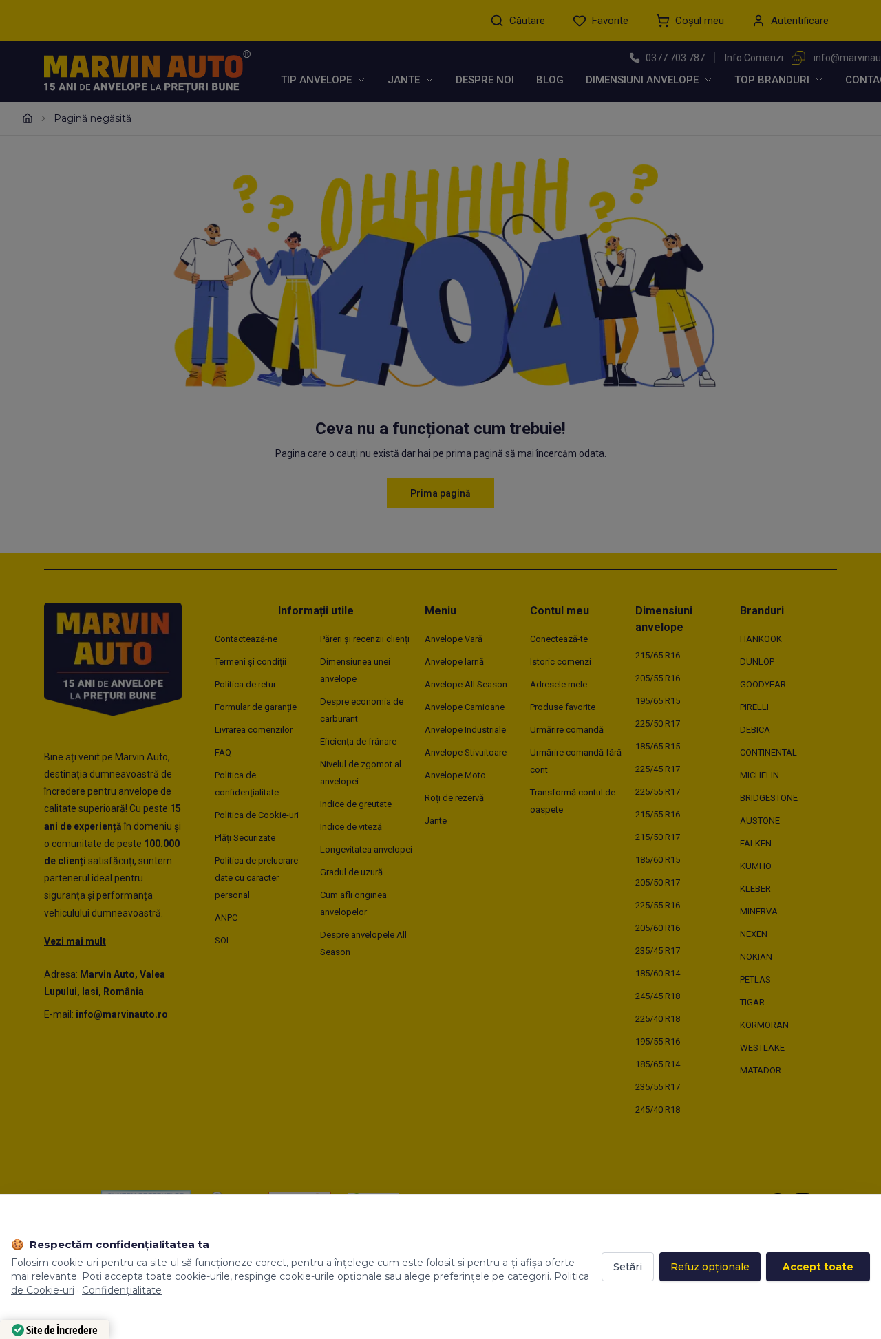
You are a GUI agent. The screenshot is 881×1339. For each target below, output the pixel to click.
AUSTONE (760, 820)
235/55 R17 (657, 1087)
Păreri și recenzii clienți (365, 639)
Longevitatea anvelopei (366, 849)
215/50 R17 (657, 837)
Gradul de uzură (351, 872)
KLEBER (755, 888)
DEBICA (755, 730)
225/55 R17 (657, 791)
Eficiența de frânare (358, 741)
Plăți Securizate (245, 838)
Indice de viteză (351, 827)
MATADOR (760, 1070)
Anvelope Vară (453, 639)
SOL (223, 940)
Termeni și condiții (250, 661)
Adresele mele (558, 684)
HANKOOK (761, 639)
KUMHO (756, 866)
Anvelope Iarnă (454, 661)
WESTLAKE (762, 1047)
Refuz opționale (710, 1267)
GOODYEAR (763, 684)
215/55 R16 (657, 814)
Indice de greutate (356, 804)
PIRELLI (754, 707)
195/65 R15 (657, 701)
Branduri (762, 610)
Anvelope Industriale (465, 730)
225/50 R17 (657, 723)
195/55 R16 (657, 1041)
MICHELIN (759, 775)
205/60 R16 (657, 928)
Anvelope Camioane (465, 707)
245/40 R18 (657, 1109)
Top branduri (771, 80)
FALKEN (756, 843)
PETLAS (755, 979)
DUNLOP (757, 661)
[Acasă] (27, 118)
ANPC (226, 917)
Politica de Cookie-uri (257, 815)
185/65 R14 (657, 1064)
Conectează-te (559, 639)
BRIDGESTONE (769, 798)
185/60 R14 (657, 973)
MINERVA (759, 911)
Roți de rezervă (454, 798)
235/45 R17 (657, 950)
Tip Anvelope (316, 80)
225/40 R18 (657, 1019)
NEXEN (753, 934)
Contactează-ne (246, 639)
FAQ (223, 752)
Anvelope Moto (455, 775)
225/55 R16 (657, 905)
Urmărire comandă (567, 730)
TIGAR (752, 1002)
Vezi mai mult (75, 941)
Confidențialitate (122, 1290)
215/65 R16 (657, 655)
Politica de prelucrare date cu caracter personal (256, 877)
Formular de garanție (256, 707)
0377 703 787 (675, 57)
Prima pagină (440, 493)
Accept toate (818, 1267)
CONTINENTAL (768, 752)
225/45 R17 (657, 769)
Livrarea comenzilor (254, 730)
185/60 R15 (657, 860)
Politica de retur (245, 684)
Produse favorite (562, 707)
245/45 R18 (657, 996)
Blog (550, 80)
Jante (404, 80)
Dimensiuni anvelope (642, 80)
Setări (627, 1267)
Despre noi (485, 80)
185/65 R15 (657, 746)
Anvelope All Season (466, 684)
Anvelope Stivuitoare (466, 752)
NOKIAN (756, 957)
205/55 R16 (657, 678)
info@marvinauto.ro (122, 1014)
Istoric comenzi (560, 661)
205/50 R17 (657, 882)
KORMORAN (764, 1025)
